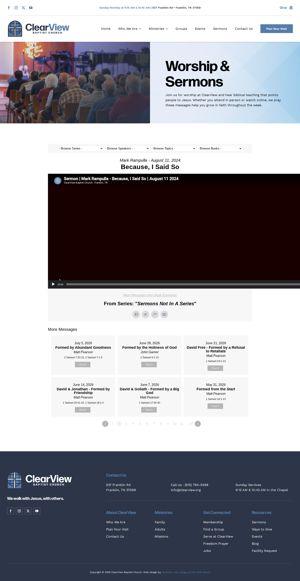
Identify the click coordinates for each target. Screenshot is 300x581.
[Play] (53, 284)
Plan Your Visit (117, 529)
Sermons (259, 522)
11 (181, 423)
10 (174, 423)
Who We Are (115, 522)
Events (257, 536)
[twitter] (23, 7)
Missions (161, 536)
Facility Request (264, 551)
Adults (160, 529)
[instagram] (16, 7)
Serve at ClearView (218, 536)
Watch (83, 364)
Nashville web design (174, 572)
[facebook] (8, 7)
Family (160, 522)
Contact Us (115, 536)
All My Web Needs (199, 572)
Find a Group (213, 529)
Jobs (207, 551)
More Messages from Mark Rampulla (150, 295)
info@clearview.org (186, 490)
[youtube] (30, 7)
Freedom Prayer (216, 544)
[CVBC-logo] (38, 22)
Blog (255, 544)
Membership (213, 522)
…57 (190, 423)
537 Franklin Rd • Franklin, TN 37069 (176, 7)
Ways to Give (262, 529)
